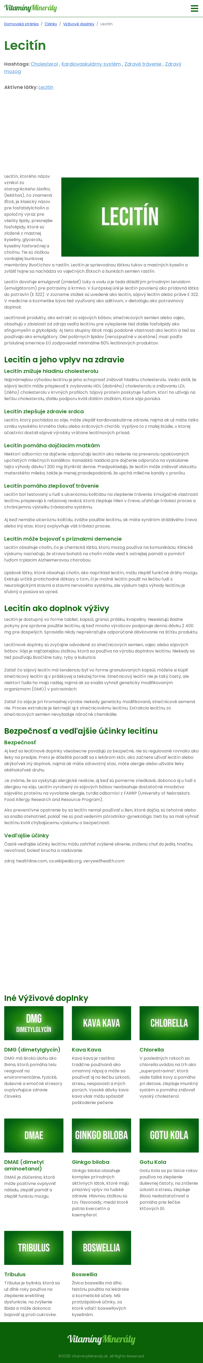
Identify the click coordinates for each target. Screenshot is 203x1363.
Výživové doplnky (78, 24)
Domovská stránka (21, 24)
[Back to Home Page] (30, 8)
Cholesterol (44, 64)
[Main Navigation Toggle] (194, 8)
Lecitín (46, 87)
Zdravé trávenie (143, 64)
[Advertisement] (101, 136)
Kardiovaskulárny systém (91, 64)
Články (51, 24)
